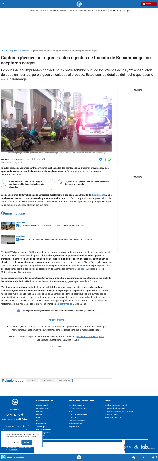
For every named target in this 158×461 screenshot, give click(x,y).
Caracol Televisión (42, 408)
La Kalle (39, 414)
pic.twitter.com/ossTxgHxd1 (90, 336)
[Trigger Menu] (3, 4)
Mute (133, 457)
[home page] (79, 4)
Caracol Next (40, 436)
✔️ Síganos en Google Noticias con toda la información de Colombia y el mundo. (58, 310)
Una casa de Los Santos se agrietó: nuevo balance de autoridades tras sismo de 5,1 (55, 239)
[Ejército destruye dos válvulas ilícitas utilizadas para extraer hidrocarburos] (8, 226)
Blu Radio (4, 51)
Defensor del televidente (77, 408)
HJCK (38, 417)
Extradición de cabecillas (57, 10)
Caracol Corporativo (43, 433)
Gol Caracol (40, 411)
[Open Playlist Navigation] (156, 457)
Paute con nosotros (76, 423)
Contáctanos (73, 417)
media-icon (79, 457)
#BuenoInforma (56, 320)
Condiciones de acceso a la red (116, 405)
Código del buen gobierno (78, 414)
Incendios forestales (86, 10)
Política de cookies (111, 414)
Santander (31, 380)
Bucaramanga (74, 171)
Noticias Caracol (42, 405)
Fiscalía (83, 269)
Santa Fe (43, 10)
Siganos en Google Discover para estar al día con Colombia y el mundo (87, 182)
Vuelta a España (101, 10)
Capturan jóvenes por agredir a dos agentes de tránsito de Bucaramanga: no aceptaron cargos (64, 51)
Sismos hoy (73, 10)
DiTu (38, 421)
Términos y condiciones (113, 417)
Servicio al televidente (76, 405)
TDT (70, 411)
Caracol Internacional (43, 430)
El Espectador (41, 423)
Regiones (13, 51)
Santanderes (24, 51)
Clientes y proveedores (77, 421)
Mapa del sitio (74, 427)
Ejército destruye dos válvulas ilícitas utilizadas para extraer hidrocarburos (51, 225)
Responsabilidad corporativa (115, 408)
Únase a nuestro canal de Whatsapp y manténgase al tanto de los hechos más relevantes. (26, 184)
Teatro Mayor (40, 427)
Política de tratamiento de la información (119, 411)
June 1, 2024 (72, 340)
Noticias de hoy (64, 380)
